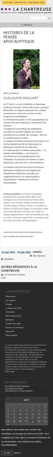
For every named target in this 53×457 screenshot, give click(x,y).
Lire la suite (9, 371)
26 (20, 421)
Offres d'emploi (11, 335)
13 (27, 414)
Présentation (11, 296)
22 (39, 417)
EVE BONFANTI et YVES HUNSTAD (19, 391)
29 (39, 421)
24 (8, 421)
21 (33, 417)
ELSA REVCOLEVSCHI (14, 388)
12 (20, 414)
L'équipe (9, 304)
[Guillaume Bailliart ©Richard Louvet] (26, 69)
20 (27, 417)
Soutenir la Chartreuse (14, 327)
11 (14, 414)
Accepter (7, 453)
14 (33, 414)
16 (45, 414)
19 (20, 417)
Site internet (38, 256)
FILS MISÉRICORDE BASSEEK (17, 386)
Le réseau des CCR (13, 308)
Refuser (17, 453)
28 (33, 421)
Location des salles (13, 323)
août (26, 400)
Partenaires (10, 312)
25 (14, 421)
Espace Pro (10, 331)
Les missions (11, 300)
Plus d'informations (9, 445)
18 (14, 417)
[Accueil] (26, 10)
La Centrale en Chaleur (14, 275)
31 (8, 425)
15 (39, 414)
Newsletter (10, 319)
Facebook (9, 259)
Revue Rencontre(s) (13, 316)
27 (27, 421)
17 (8, 417)
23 (45, 417)
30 (45, 421)
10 (8, 414)
